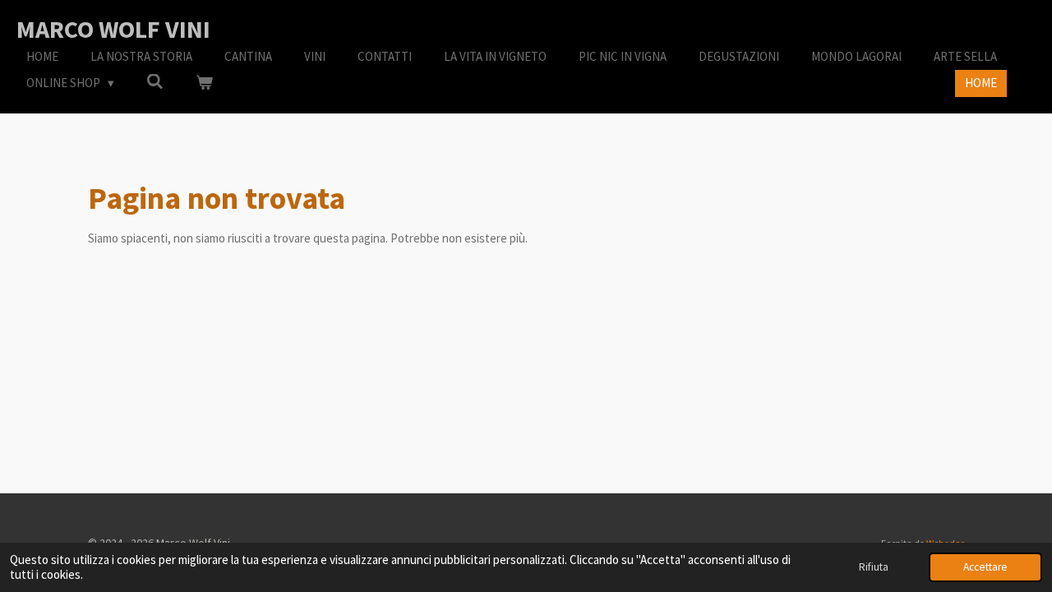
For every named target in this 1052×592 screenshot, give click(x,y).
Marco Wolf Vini (113, 28)
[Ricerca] (154, 82)
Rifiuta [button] (873, 567)
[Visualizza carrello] (204, 83)
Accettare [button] (985, 567)
